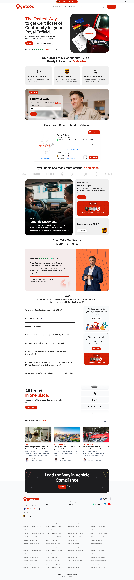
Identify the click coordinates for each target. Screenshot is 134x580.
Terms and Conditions (71, 574)
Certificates (49, 502)
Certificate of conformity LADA (53, 543)
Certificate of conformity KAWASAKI (54, 540)
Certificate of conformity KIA (74, 540)
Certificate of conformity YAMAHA (97, 567)
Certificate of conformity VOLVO (53, 567)
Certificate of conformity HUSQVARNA (98, 533)
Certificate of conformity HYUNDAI (31, 536)
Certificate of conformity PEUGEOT (31, 553)
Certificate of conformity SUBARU (31, 564)
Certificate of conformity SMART (75, 560)
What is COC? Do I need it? (43, 43)
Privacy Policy (60, 574)
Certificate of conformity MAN (30, 547)
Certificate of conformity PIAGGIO (53, 553)
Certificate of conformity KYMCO (31, 543)
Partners (70, 506)
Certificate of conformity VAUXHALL (31, 567)
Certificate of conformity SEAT (30, 560)
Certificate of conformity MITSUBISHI (54, 550)
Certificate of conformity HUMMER (76, 533)
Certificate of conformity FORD (75, 529)
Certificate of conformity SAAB (75, 557)
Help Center (49, 506)
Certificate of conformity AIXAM (30, 523)
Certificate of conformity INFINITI (53, 536)
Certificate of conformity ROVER (53, 557)
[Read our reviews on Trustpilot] (96, 504)
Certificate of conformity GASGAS (97, 529)
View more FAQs (96, 318)
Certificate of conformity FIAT (52, 529)
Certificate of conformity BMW (97, 523)
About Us (71, 487)
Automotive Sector (59, 444)
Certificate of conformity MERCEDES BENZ (77, 547)
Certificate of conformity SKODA (53, 560)
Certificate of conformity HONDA (53, 533)
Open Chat (82, 197)
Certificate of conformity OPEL (97, 550)
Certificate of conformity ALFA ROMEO (54, 523)
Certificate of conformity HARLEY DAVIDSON (33, 533)
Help (80, 7)
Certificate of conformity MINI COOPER (32, 550)
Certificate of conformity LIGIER (97, 543)
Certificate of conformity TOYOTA (97, 564)
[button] (50, 310)
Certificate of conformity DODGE (97, 526)
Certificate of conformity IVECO (75, 536)
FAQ (65, 7)
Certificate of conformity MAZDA (53, 547)
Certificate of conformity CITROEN (53, 526)
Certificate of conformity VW (74, 567)
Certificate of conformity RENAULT (31, 557)
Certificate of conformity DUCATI (31, 529)
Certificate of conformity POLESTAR (76, 553)
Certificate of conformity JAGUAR (97, 536)
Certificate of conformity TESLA (75, 564)
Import (27, 444)
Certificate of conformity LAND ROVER (76, 543)
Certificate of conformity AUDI (75, 523)
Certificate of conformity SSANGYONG (98, 560)
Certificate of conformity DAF (74, 526)
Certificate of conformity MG (96, 547)
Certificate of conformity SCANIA (97, 557)
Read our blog (72, 502)
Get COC (112, 6)
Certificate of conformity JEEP (30, 540)
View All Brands (31, 407)
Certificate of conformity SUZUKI (53, 564)
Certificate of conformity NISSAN (75, 550)
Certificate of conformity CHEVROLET (32, 526)
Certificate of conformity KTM (97, 540)
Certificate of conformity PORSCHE (98, 553)
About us (70, 504)
